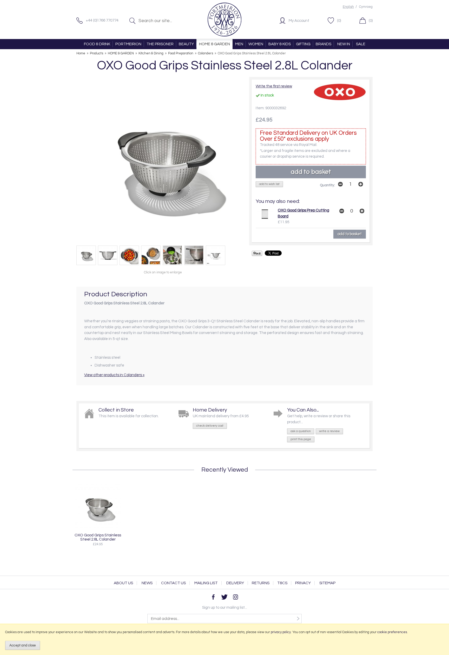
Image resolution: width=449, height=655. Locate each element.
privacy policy (281, 632)
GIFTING (303, 44)
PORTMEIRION (128, 44)
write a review (329, 431)
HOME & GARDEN (214, 44)
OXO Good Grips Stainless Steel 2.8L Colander (98, 537)
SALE (360, 44)
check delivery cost (209, 425)
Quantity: (327, 185)
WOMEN (255, 44)
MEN (239, 44)
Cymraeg (366, 7)
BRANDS (323, 44)
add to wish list (269, 184)
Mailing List (206, 583)
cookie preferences (392, 632)
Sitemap (327, 583)
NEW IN (343, 44)
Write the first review (274, 86)
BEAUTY (186, 44)
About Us (123, 583)
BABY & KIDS (279, 44)
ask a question (300, 431)
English (348, 7)
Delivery (235, 583)
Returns (260, 583)
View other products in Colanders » (114, 375)
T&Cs (282, 583)
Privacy (303, 583)
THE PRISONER (160, 44)
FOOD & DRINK (97, 44)
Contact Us (173, 583)
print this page (300, 439)
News (147, 583)
